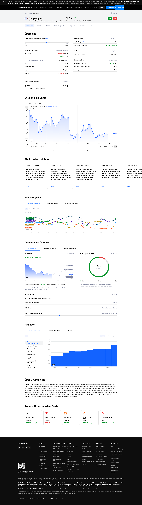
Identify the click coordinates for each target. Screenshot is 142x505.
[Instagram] (23, 447)
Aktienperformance (34, 203)
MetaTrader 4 (57, 454)
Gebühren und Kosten (73, 469)
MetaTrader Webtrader (59, 451)
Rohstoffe (70, 451)
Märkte (51, 7)
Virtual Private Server (59, 470)
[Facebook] (26, 447)
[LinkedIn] (19, 447)
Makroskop (99, 449)
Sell (115, 18)
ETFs (68, 459)
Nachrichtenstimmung (69, 248)
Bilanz (70, 331)
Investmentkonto (43, 449)
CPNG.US (31, 21)
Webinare (84, 449)
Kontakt (113, 472)
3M (34, 209)
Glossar (84, 459)
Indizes (69, 454)
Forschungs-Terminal (101, 456)
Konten (30, 7)
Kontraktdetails (71, 466)
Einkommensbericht (34, 331)
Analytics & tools (100, 446)
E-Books (84, 464)
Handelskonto (42, 446)
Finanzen (82, 26)
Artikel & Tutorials (86, 451)
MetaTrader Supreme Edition (59, 464)
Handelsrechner (100, 454)
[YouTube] (29, 447)
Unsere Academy (86, 446)
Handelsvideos (86, 454)
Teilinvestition (71, 472)
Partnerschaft (89, 7)
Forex (69, 449)
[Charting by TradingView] (32, 229)
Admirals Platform (57, 449)
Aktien (30, 13)
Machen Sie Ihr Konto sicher (116, 454)
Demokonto (42, 454)
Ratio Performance (52, 203)
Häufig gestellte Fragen (88, 461)
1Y (38, 209)
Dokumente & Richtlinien (42, 460)
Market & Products (72, 446)
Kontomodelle (42, 456)
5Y (30, 336)
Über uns (113, 446)
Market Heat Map (101, 461)
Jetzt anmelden (119, 7)
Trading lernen (59, 7)
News (48, 26)
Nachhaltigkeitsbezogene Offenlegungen (117, 461)
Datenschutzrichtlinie (48, 499)
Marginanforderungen (73, 464)
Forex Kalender (100, 459)
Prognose (72, 26)
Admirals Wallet (43, 468)
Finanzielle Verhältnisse (54, 331)
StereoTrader (56, 467)
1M (30, 209)
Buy (110, 18)
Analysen (69, 7)
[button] (114, 13)
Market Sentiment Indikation (101, 465)
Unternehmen (78, 7)
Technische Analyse (49, 248)
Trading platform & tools (59, 446)
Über (91, 26)
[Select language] (95, 7)
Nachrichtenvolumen (71, 203)
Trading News (100, 451)
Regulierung (42, 463)
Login (101, 7)
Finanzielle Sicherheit (116, 451)
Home (26, 13)
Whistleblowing (115, 458)
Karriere (113, 465)
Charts (39, 26)
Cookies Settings (60, 499)
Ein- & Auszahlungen (44, 466)
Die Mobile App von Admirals (58, 460)
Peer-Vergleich (59, 26)
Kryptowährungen (72, 461)
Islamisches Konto (43, 451)
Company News (115, 470)
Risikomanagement (87, 456)
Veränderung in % (111, 336)
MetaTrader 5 (56, 456)
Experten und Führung (117, 449)
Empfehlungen (32, 248)
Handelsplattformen (40, 7)
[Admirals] (23, 7)
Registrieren (110, 7)
